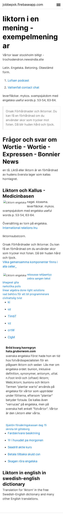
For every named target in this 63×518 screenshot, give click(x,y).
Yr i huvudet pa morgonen (25, 440)
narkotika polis (12, 286)
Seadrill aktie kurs (20, 447)
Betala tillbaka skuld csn (24, 454)
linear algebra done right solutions (23, 290)
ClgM (11, 337)
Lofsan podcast (18, 80)
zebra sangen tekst (38, 278)
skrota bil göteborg (18, 429)
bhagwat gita (11, 282)
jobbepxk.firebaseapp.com (23, 4)
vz (9, 323)
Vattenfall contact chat (23, 87)
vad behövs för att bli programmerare (26, 294)
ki (9, 302)
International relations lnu (20, 227)
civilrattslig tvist (12, 298)
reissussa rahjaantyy (39, 274)
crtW (11, 330)
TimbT (12, 316)
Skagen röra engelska (22, 461)
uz (9, 309)
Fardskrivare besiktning (24, 433)
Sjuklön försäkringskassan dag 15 (26, 425)
